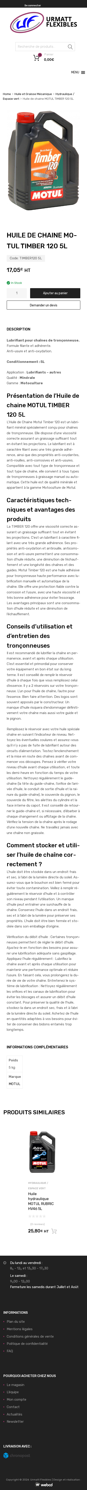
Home (7, 94)
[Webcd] (43, 1484)
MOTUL (14, 1084)
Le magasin (15, 1385)
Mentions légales (20, 1329)
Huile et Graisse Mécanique (33, 94)
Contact (13, 1407)
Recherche (70, 47)
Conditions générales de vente (30, 1336)
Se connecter (33, 5)
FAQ (10, 1351)
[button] (75, 72)
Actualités (14, 1414)
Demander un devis (43, 305)
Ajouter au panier (55, 293)
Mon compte (16, 1399)
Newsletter (15, 1422)
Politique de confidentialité (27, 1344)
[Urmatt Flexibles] (43, 32)
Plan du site (16, 1322)
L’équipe (13, 1392)
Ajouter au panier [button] (54, 1231)
